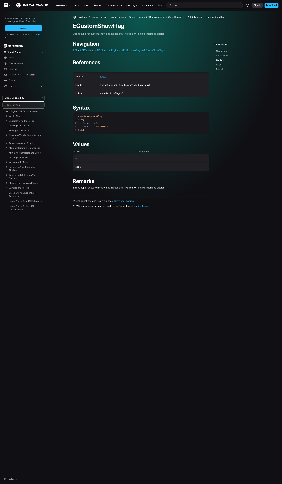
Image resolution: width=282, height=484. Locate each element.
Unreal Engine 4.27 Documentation (21, 111)
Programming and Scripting (22, 143)
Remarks (220, 69)
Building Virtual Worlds (20, 130)
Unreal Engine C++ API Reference (25, 201)
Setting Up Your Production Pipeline (22, 168)
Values (219, 64)
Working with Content (19, 125)
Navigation (221, 51)
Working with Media (18, 162)
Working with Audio (18, 157)
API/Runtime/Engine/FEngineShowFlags (143, 50)
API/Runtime (87, 50)
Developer (82, 17)
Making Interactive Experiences (24, 148)
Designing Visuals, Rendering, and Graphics (25, 137)
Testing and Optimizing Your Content (23, 177)
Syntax (220, 60)
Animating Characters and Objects (26, 152)
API (75, 50)
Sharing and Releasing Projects (24, 183)
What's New (15, 116)
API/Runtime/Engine (107, 50)
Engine (103, 76)
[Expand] (6, 116)
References (222, 55)
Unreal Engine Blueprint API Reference (22, 194)
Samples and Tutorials (20, 188)
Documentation (99, 17)
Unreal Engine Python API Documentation (21, 208)
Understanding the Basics (21, 121)
